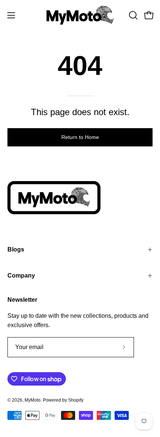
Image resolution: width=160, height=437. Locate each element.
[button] (132, 15)
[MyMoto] (80, 15)
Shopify (75, 400)
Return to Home (80, 137)
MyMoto (33, 400)
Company (21, 275)
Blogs (15, 249)
